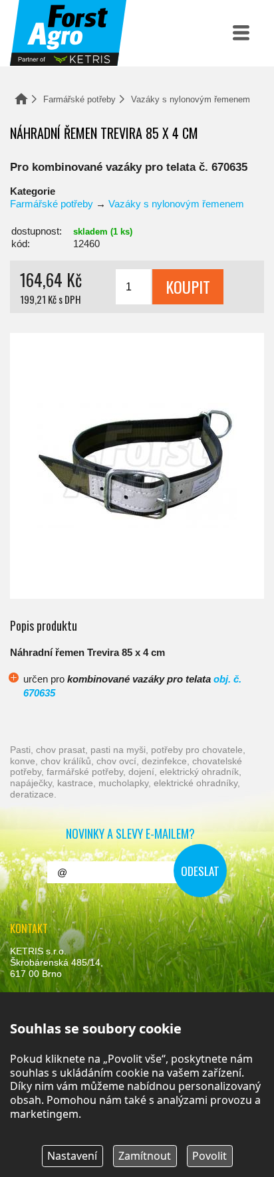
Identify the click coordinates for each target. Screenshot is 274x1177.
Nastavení (72, 1155)
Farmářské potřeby (79, 99)
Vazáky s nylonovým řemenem (190, 99)
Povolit (209, 1155)
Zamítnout (144, 1155)
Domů (21, 98)
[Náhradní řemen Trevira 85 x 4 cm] (137, 466)
